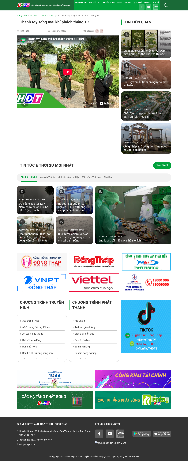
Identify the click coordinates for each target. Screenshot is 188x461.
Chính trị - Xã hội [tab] (29, 177)
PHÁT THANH (124, 2)
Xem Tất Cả (162, 165)
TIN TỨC (93, 2)
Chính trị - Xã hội (49, 15)
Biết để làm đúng (31, 340)
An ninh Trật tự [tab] (47, 177)
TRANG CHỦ (81, 2)
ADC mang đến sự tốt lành (36, 327)
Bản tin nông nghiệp (85, 353)
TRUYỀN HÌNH (108, 2)
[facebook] (96, 31)
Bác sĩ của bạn (82, 340)
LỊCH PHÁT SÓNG (141, 2)
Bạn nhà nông (29, 346)
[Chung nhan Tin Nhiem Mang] (133, 443)
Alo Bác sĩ (80, 320)
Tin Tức (34, 15)
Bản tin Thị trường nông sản (37, 353)
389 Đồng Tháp (30, 320)
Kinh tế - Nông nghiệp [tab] (68, 177)
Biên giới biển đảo (84, 333)
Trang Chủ (22, 15)
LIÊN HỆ (155, 2)
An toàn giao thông (32, 333)
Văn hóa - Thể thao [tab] (91, 177)
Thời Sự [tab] (108, 177)
